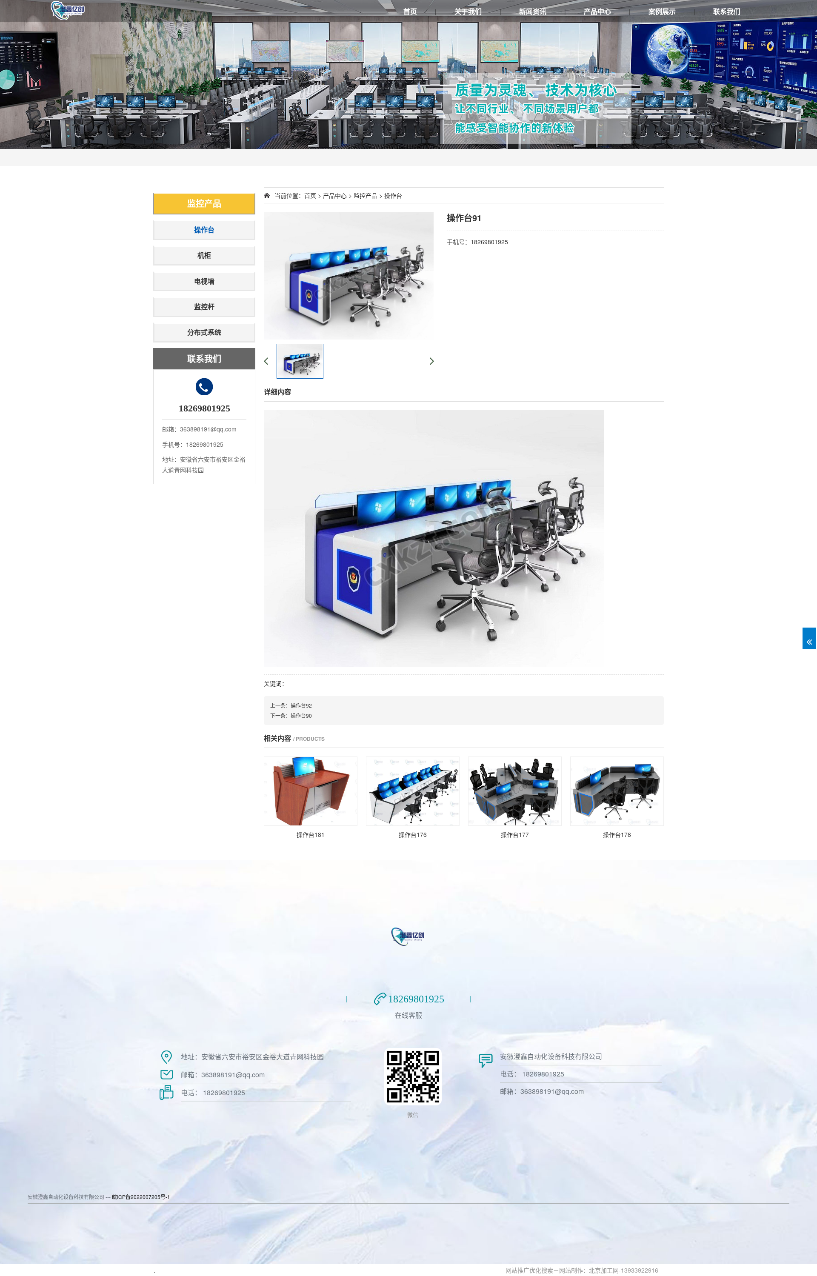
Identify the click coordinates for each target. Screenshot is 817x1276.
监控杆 (204, 306)
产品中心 (597, 11)
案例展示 (662, 11)
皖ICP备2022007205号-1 (141, 1196)
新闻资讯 (532, 11)
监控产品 (204, 203)
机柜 (204, 255)
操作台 (204, 229)
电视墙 (204, 281)
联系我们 (726, 11)
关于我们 (468, 11)
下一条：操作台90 (291, 715)
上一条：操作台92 (291, 705)
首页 (410, 11)
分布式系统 (204, 332)
